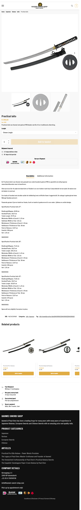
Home (3, 12)
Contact (47, 499)
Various (4, 436)
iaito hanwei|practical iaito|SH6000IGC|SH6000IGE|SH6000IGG (57, 317)
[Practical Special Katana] (54, 346)
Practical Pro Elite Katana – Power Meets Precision (20, 453)
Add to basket (44, 141)
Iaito (18, 12)
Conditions (27, 499)
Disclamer (35, 499)
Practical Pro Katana (9, 366)
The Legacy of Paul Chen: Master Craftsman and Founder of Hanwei (26, 456)
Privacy (41, 499)
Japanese (8, 12)
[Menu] (5, 5)
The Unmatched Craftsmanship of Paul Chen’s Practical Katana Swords (28, 459)
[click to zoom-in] (40, 53)
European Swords (8, 439)
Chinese (4, 443)
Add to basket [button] (18, 373)
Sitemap (52, 499)
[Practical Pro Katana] (18, 346)
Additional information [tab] (45, 176)
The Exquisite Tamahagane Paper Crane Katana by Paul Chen (24, 463)
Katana (14, 12)
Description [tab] (30, 176)
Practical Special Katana (45, 366)
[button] (74, 53)
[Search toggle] (72, 5)
